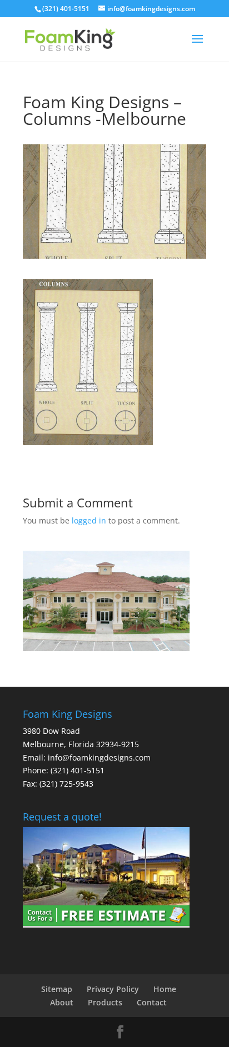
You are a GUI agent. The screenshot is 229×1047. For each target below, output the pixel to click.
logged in (89, 520)
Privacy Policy (113, 989)
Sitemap (56, 989)
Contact (152, 1002)
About (61, 1002)
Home (164, 989)
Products (105, 1002)
